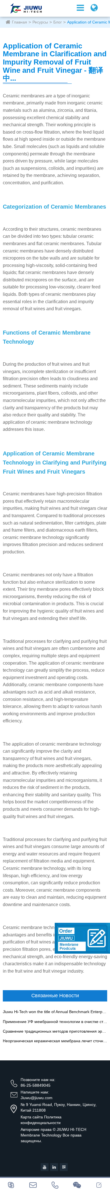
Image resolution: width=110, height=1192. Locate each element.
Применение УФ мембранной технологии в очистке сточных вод (55, 1022)
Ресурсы (40, 22)
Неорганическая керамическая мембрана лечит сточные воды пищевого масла (55, 1041)
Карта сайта (32, 1117)
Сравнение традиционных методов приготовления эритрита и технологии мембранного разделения (55, 1031)
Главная (19, 22)
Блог (57, 22)
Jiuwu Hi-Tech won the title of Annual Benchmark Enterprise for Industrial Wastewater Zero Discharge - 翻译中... (55, 1012)
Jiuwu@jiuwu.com (36, 1097)
